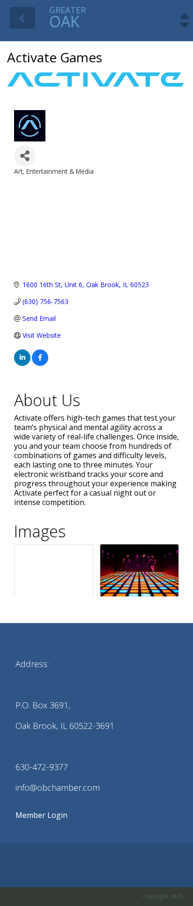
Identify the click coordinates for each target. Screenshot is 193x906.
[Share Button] (24, 155)
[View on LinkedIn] (22, 363)
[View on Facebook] (40, 363)
